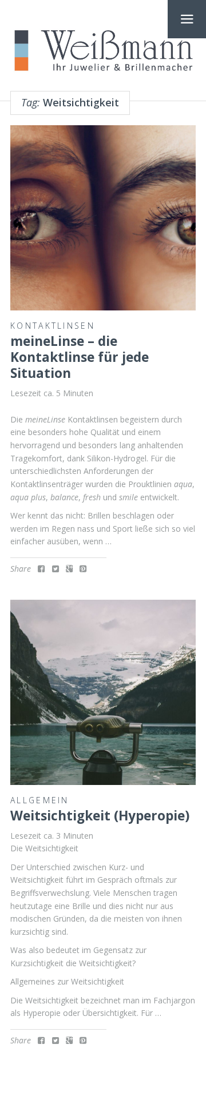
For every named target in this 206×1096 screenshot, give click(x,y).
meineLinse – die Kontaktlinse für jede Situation (79, 357)
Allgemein (39, 800)
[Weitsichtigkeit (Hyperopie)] (103, 692)
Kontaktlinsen (52, 325)
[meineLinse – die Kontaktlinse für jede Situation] (103, 217)
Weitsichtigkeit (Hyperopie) (99, 815)
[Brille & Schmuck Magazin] (103, 51)
